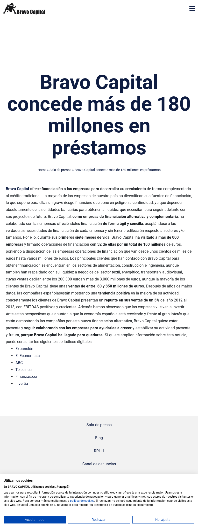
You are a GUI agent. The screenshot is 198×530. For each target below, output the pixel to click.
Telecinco (23, 369)
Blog (99, 438)
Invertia (21, 383)
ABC (19, 362)
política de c (78, 500)
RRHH (99, 451)
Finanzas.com (27, 376)
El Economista (27, 355)
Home (41, 170)
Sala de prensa (60, 170)
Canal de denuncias (99, 464)
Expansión (24, 348)
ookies (90, 500)
